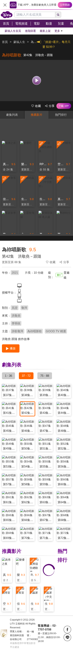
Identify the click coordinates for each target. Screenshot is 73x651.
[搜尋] (58, 15)
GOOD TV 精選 (56, 331)
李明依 (16, 323)
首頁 (5, 42)
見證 (15, 307)
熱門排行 (61, 114)
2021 (15, 272)
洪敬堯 (16, 315)
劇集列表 (12, 114)
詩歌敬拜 (17, 331)
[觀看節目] (36, 80)
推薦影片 (36, 114)
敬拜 (24, 307)
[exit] (5, 5)
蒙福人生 (19, 42)
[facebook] (67, 629)
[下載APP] (63, 106)
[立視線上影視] (6, 14)
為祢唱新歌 (34, 331)
